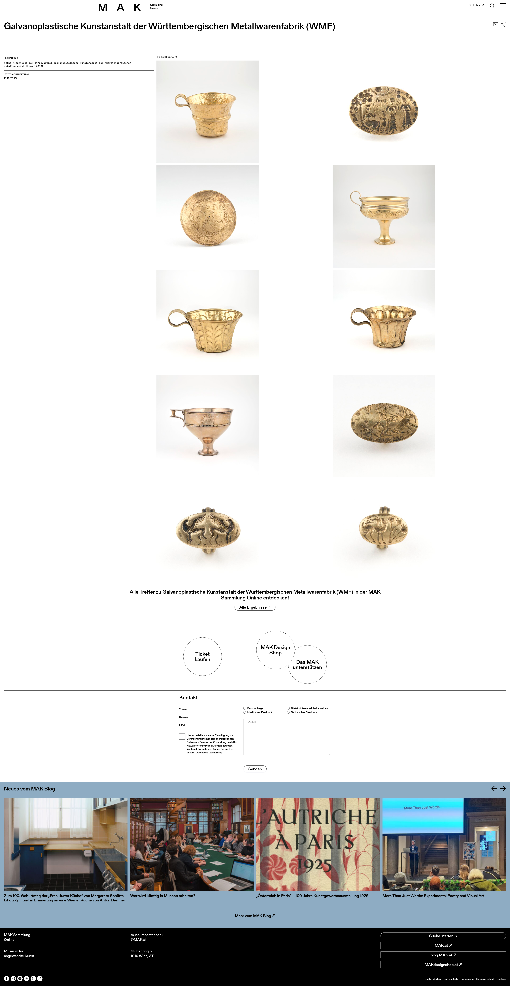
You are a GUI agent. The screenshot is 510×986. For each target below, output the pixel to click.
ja (482, 5)
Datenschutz (450, 979)
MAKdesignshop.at (441, 964)
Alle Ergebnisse (253, 607)
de (470, 5)
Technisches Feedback (304, 712)
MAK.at (441, 945)
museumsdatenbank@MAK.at (147, 937)
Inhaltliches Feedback (259, 712)
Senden (255, 769)
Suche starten (441, 936)
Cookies (501, 979)
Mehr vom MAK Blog (253, 915)
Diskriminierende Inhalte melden (309, 708)
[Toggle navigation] (503, 6)
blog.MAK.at (441, 955)
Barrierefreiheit (485, 979)
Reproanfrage (255, 708)
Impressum (467, 979)
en (476, 5)
